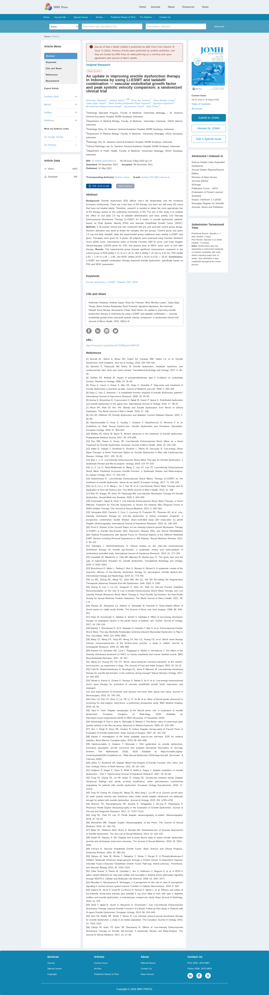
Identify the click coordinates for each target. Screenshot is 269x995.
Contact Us (164, 17)
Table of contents (201, 104)
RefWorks (49, 120)
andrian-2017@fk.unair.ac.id (155, 177)
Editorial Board (148, 963)
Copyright (52, 974)
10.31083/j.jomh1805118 (104, 161)
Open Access (147, 974)
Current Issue (101, 963)
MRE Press (61, 7)
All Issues (197, 108)
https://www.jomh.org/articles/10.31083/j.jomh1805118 (112, 345)
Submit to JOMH (208, 117)
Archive (97, 968)
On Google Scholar (53, 137)
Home (142, 7)
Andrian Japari (122, 177)
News (205, 7)
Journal (51, 963)
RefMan (48, 112)
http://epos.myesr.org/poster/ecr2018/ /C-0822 (109, 718)
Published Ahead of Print (123, 17)
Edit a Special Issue (208, 139)
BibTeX (47, 104)
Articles (99, 17)
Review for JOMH (209, 128)
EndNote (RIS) (51, 96)
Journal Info (60, 17)
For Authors (146, 17)
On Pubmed (50, 145)
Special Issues (81, 17)
